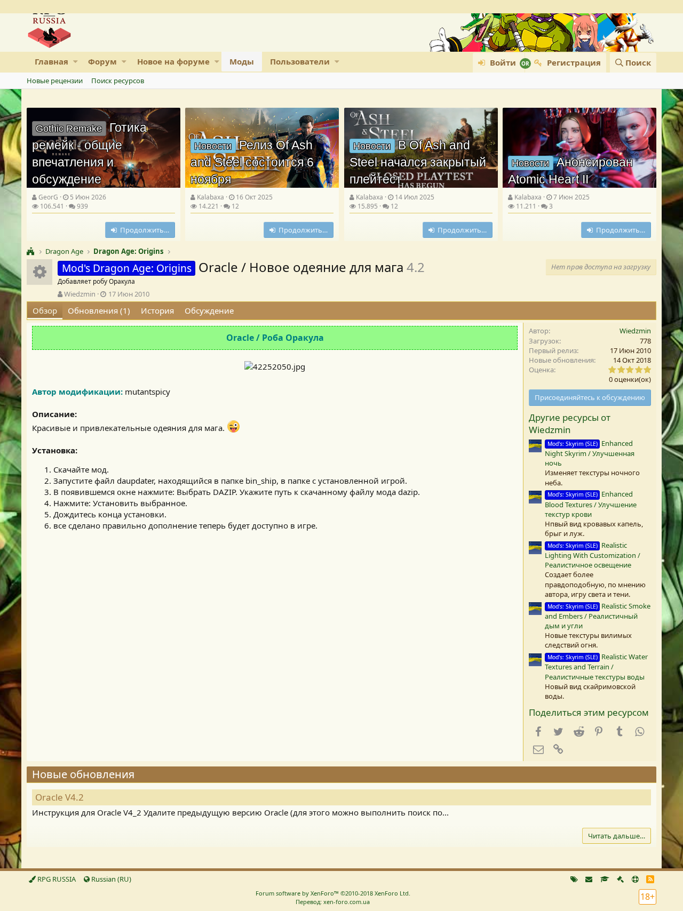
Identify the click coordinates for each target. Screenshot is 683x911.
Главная (51, 61)
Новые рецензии (55, 80)
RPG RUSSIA (56, 879)
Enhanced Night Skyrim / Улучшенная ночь (589, 453)
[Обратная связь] (588, 879)
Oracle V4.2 (59, 797)
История (157, 310)
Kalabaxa (210, 197)
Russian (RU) (110, 879)
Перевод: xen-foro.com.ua (333, 902)
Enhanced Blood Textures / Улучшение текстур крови (591, 503)
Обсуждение (209, 310)
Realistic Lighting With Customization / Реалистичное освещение (592, 555)
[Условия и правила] (604, 879)
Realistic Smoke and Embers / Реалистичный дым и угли (597, 615)
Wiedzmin (80, 294)
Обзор (45, 310)
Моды (241, 61)
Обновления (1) (99, 310)
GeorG (48, 197)
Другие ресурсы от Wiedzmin (569, 423)
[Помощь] (635, 879)
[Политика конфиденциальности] (620, 879)
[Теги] (574, 879)
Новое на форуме (173, 61)
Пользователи (300, 61)
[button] (75, 61)
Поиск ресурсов (117, 80)
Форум (102, 61)
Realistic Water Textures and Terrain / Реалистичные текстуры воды (596, 666)
